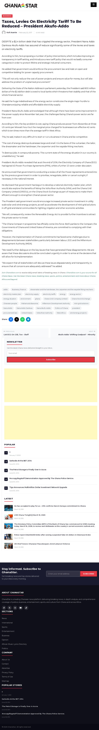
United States (26, 313)
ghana (37, 299)
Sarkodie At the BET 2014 (20, 461)
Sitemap (5, 681)
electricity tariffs (49, 294)
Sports (4, 627)
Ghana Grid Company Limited (55, 299)
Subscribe (50, 360)
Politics (5, 648)
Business (7, 16)
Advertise (6, 668)
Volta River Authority (44, 313)
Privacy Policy (8, 672)
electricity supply (32, 294)
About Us (6, 660)
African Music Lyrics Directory (14, 644)
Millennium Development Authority (56, 303)
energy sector (75, 294)
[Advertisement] (50, 385)
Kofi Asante (12, 32)
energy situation (10, 299)
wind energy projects (78, 313)
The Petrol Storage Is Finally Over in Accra (27, 470)
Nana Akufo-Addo (44, 308)
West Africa (61, 313)
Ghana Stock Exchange (81, 299)
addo (6, 289)
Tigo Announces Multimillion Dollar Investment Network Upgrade (38, 487)
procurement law (10, 313)
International (7, 623)
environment (26, 299)
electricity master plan (12, 294)
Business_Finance (19, 289)
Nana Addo (8, 308)
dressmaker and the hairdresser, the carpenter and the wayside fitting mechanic (61, 289)
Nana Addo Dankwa (24, 308)
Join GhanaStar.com (10, 273)
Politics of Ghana (61, 308)
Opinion (5, 640)
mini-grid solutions (81, 303)
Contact (5, 664)
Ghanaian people (10, 303)
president (76, 308)
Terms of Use (7, 677)
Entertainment (8, 631)
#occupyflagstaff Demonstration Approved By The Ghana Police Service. (41, 478)
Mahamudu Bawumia (29, 303)
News (4, 618)
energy (62, 294)
